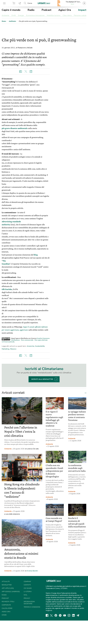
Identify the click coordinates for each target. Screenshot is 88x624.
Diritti (13, 15)
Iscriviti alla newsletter (42, 379)
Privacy (27, 598)
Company (27, 582)
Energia (21, 15)
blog (36, 255)
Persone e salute (80, 15)
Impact (82, 10)
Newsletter (20, 3)
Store (14, 3)
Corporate (6, 605)
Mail (25, 595)
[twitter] (51, 615)
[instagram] (69, 615)
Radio (31, 10)
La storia (28, 592)
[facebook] (47, 615)
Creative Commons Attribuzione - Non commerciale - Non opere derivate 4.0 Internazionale (26, 340)
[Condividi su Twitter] (25, 71)
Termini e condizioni (32, 607)
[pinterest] (56, 615)
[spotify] (60, 615)
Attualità (6, 582)
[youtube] (64, 615)
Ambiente (5, 15)
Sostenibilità (39, 346)
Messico (13, 349)
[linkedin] (73, 615)
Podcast (46, 10)
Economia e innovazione (35, 15)
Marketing (5, 349)
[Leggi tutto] (84, 393)
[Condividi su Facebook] (20, 71)
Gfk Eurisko (7, 289)
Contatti (27, 585)
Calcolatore (7, 608)
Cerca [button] (29, 3)
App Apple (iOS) (8, 588)
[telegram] (78, 615)
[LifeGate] (44, 3)
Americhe (30, 346)
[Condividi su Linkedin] (31, 71)
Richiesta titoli (8, 602)
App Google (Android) (11, 592)
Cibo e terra (67, 15)
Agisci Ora (64, 10)
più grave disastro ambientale (15, 128)
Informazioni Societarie (29, 603)
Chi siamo (28, 588)
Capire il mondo (11, 10)
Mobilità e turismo (53, 15)
